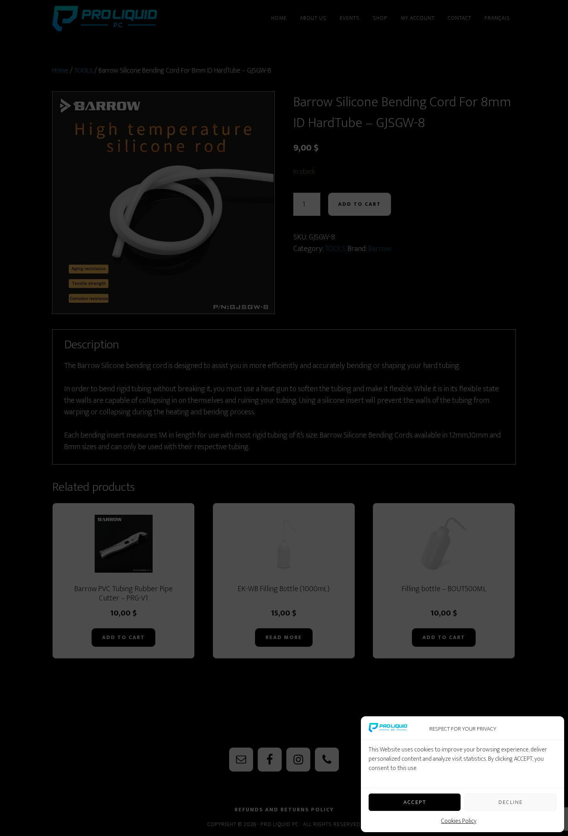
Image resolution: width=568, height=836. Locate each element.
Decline (510, 802)
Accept (414, 802)
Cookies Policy (458, 821)
